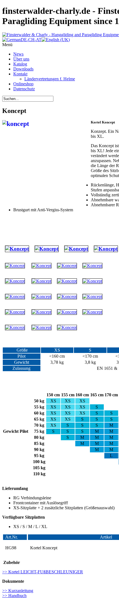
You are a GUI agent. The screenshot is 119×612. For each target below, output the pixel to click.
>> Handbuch (14, 595)
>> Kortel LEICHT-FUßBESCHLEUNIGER (42, 571)
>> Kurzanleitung (17, 590)
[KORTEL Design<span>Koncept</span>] (17, 249)
